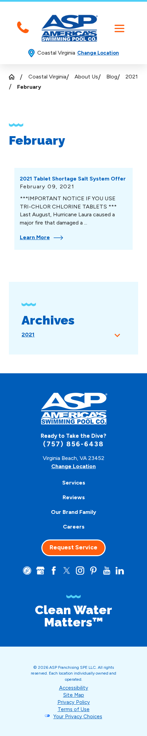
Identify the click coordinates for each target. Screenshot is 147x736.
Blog (111, 76)
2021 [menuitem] (28, 334)
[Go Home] (14, 77)
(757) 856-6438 (73, 444)
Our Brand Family (73, 512)
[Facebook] (54, 570)
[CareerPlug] (27, 570)
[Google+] (40, 570)
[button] (119, 28)
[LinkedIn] (120, 570)
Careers (73, 526)
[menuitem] (73, 483)
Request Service (73, 547)
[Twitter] (67, 570)
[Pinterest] (93, 570)
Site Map (73, 695)
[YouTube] (107, 570)
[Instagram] (80, 570)
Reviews (74, 497)
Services (73, 482)
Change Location (98, 53)
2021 (131, 76)
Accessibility (73, 688)
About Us (86, 76)
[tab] (117, 334)
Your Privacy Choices (77, 716)
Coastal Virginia (47, 76)
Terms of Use (74, 709)
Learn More (35, 237)
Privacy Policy (73, 702)
